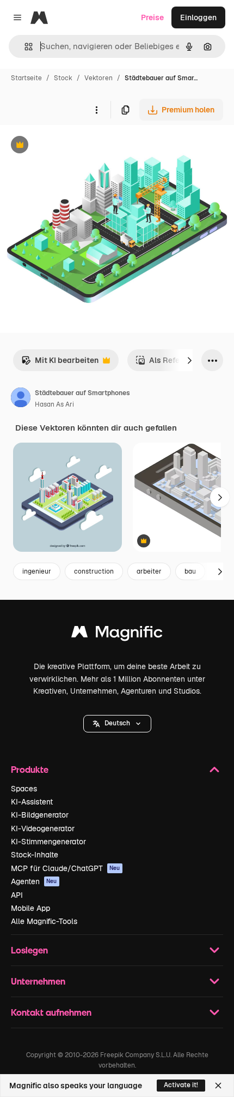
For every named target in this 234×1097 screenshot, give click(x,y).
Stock (63, 78)
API (17, 895)
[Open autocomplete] (24, 47)
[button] (117, 723)
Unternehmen (38, 981)
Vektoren (98, 78)
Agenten (34, 881)
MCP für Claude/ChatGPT (65, 868)
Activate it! (181, 1085)
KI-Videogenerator (43, 828)
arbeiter (149, 571)
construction (94, 571)
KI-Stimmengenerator (48, 841)
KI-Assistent (32, 802)
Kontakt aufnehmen (51, 1012)
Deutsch (117, 723)
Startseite (26, 78)
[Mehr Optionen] (96, 110)
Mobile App (30, 908)
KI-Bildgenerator (40, 815)
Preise (152, 17)
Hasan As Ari (54, 404)
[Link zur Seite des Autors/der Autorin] (20, 398)
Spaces (24, 789)
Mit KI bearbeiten (59, 363)
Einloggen (198, 17)
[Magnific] (117, 634)
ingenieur (36, 571)
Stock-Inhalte (34, 855)
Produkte (29, 769)
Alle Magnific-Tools (44, 921)
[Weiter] (189, 360)
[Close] (218, 1085)
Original (69, 146)
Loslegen (29, 950)
